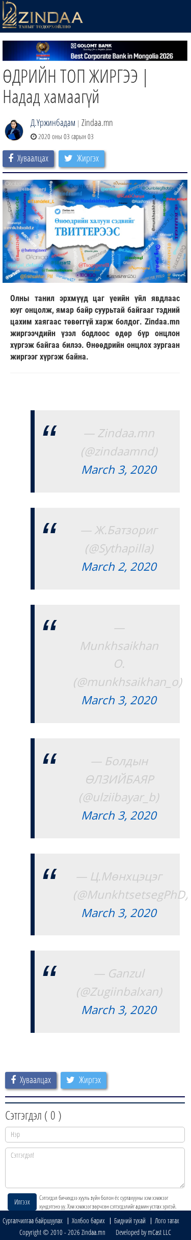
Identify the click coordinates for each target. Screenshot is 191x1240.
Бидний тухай (130, 1220)
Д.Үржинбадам (53, 122)
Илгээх (22, 1201)
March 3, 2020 (118, 469)
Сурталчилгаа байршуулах (33, 1220)
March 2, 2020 (118, 566)
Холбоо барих (88, 1220)
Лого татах (167, 1220)
